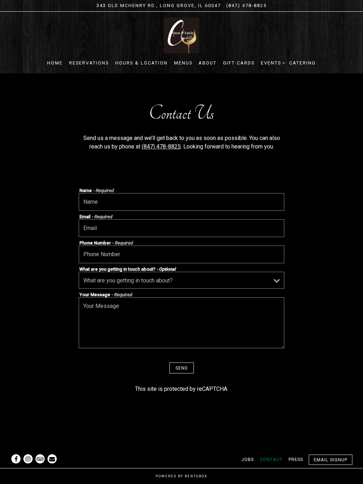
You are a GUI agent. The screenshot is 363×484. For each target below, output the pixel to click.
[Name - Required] (181, 202)
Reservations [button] (89, 63)
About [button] (208, 63)
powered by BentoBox (181, 476)
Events (272, 63)
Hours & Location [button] (141, 63)
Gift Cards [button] (239, 63)
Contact (271, 459)
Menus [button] (183, 63)
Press (296, 459)
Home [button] (55, 63)
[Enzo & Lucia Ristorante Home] (181, 35)
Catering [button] (302, 63)
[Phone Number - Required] (181, 254)
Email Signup (330, 459)
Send (181, 368)
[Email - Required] (181, 228)
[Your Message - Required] (181, 322)
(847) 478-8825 (246, 5)
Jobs (247, 459)
